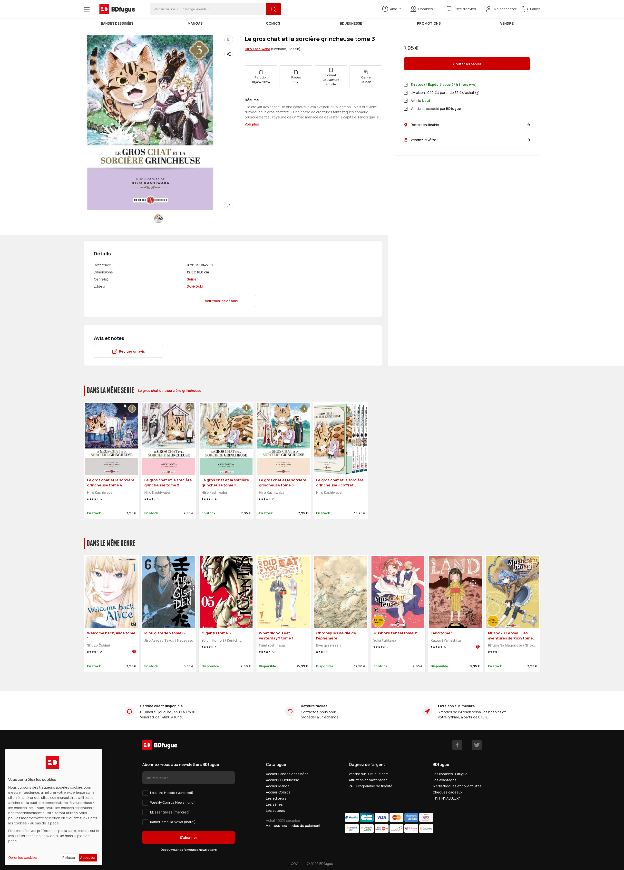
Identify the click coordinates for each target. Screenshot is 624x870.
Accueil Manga (277, 786)
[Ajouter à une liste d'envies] (228, 39)
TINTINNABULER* (446, 798)
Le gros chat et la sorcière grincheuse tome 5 (282, 482)
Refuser (68, 857)
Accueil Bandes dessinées (287, 774)
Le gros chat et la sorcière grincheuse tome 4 (111, 482)
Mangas (195, 23)
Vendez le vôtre (423, 139)
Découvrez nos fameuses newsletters (189, 850)
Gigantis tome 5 (216, 633)
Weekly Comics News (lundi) (173, 802)
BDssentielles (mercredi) (170, 812)
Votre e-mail (156, 777)
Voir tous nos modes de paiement (293, 825)
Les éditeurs (276, 798)
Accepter (88, 857)
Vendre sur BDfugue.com (369, 774)
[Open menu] (87, 9)
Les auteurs (275, 810)
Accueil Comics (278, 792)
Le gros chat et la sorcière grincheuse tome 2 (168, 482)
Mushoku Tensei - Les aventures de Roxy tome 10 (510, 638)
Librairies (425, 9)
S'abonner (188, 837)
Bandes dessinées (117, 23)
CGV (294, 863)
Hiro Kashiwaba (257, 49)
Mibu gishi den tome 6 (164, 633)
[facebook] (457, 745)
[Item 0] (158, 218)
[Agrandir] (228, 206)
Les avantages (445, 780)
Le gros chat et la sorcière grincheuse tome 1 (225, 482)
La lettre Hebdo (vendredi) (171, 792)
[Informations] (477, 93)
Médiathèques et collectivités (457, 786)
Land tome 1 (442, 633)
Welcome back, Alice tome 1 (111, 635)
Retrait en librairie (425, 124)
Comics (273, 23)
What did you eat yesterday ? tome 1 (276, 635)
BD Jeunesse (351, 23)
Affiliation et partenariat (368, 780)
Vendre (507, 23)
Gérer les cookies (22, 857)
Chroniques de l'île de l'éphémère (336, 635)
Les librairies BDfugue (450, 774)
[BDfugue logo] (117, 9)
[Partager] (228, 54)
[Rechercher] (273, 9)
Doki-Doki (195, 286)
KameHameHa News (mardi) (173, 822)
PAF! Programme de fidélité (370, 786)
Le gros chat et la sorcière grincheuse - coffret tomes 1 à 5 (340, 485)
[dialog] (53, 807)
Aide (393, 9)
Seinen (193, 279)
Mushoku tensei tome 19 (396, 633)
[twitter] (477, 745)
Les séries (274, 804)
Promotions (429, 23)
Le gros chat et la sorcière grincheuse (169, 390)
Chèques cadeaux (447, 792)
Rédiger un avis (132, 351)
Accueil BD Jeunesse (282, 780)
